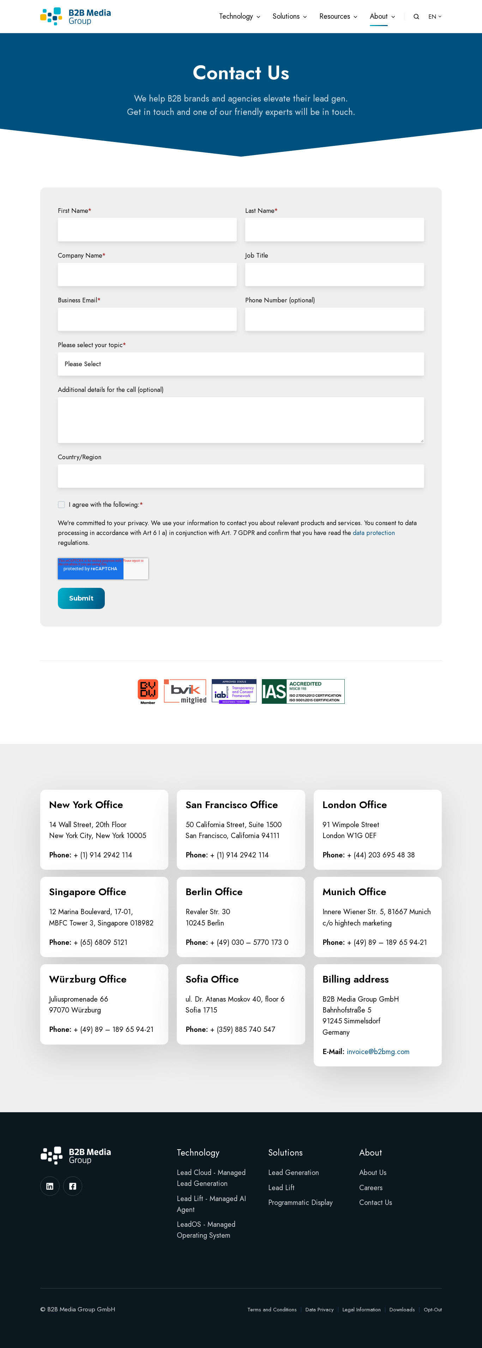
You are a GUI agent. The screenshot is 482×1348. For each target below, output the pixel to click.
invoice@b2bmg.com (378, 1052)
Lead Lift (281, 1188)
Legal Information (362, 1309)
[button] (416, 16)
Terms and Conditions (272, 1309)
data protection (374, 532)
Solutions (286, 16)
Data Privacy (320, 1309)
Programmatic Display (300, 1203)
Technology (236, 16)
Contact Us (375, 1203)
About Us (372, 1173)
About (379, 16)
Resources (334, 16)
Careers (370, 1188)
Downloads (402, 1309)
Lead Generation (293, 1173)
